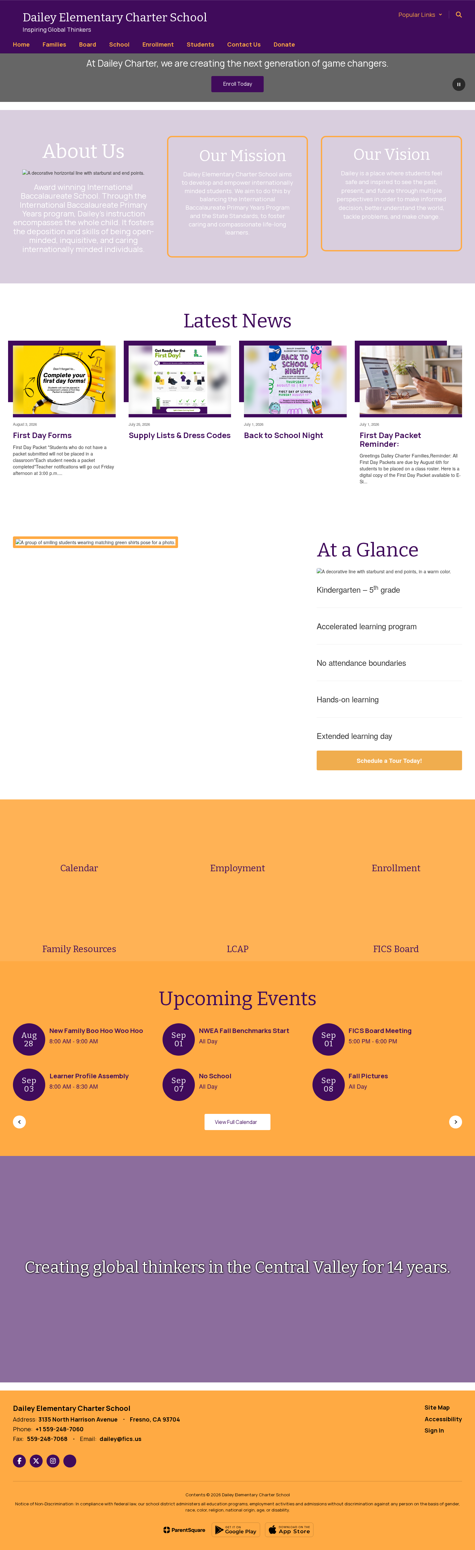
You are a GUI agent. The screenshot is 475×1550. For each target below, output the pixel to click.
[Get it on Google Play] (236, 1530)
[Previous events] (19, 1122)
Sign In (434, 1430)
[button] (420, 14)
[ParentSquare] (184, 1530)
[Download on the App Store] (289, 1530)
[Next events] (455, 1122)
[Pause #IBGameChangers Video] (458, 85)
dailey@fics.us (121, 1439)
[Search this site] (459, 14)
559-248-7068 (47, 1439)
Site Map (437, 1407)
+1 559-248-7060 (60, 1429)
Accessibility (443, 1419)
